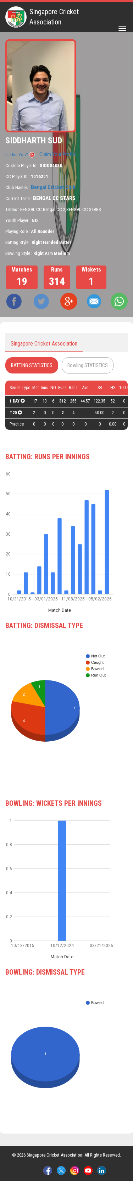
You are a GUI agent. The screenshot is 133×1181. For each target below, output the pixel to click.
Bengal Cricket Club (53, 187)
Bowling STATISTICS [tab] (87, 365)
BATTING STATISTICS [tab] (31, 365)
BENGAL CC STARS (54, 198)
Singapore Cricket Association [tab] (44, 343)
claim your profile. (58, 154)
